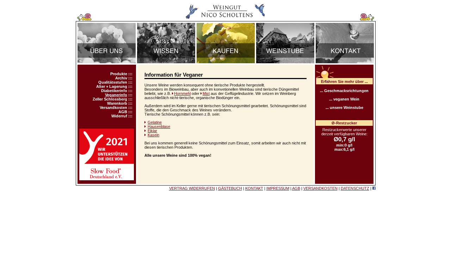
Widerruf (119, 116)
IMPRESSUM (277, 188)
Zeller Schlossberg (110, 99)
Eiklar (152, 131)
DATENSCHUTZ (355, 188)
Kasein (153, 135)
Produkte (118, 74)
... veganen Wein (344, 99)
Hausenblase (159, 126)
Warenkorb (117, 103)
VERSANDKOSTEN (320, 188)
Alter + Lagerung (111, 86)
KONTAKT (254, 188)
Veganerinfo (116, 95)
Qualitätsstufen (112, 82)
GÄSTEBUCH (230, 188)
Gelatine (155, 122)
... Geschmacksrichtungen (344, 91)
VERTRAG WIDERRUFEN (192, 188)
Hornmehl (182, 93)
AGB (122, 112)
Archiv (121, 78)
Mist (206, 93)
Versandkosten (113, 107)
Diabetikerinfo (114, 91)
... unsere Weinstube (344, 107)
